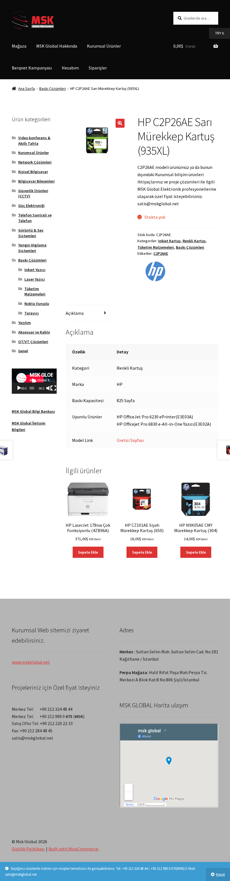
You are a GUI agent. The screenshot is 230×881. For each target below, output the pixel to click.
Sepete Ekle (88, 552)
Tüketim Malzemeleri (155, 247)
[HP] (155, 271)
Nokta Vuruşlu (36, 303)
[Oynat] (19, 388)
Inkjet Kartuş (169, 240)
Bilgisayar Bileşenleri (36, 181)
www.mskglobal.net (31, 662)
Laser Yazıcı (34, 279)
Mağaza (19, 46)
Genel (23, 350)
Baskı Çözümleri (52, 88)
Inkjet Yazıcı (34, 269)
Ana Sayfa (26, 88)
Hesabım (70, 68)
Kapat (220, 874)
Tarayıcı (31, 313)
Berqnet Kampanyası (32, 68)
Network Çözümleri (35, 162)
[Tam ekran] (53, 388)
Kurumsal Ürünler (104, 46)
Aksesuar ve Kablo (34, 332)
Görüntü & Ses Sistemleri (30, 233)
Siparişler (98, 68)
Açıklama (75, 313)
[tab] (88, 313)
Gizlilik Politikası (28, 849)
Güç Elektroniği (31, 205)
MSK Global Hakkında (56, 46)
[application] (34, 381)
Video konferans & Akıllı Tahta (34, 140)
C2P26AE (160, 253)
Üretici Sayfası (130, 440)
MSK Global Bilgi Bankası (33, 411)
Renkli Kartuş (194, 240)
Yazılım (24, 322)
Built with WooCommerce (73, 849)
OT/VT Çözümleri (33, 341)
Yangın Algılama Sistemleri (32, 248)
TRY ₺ (216, 33)
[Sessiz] (49, 388)
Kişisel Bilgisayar (33, 171)
